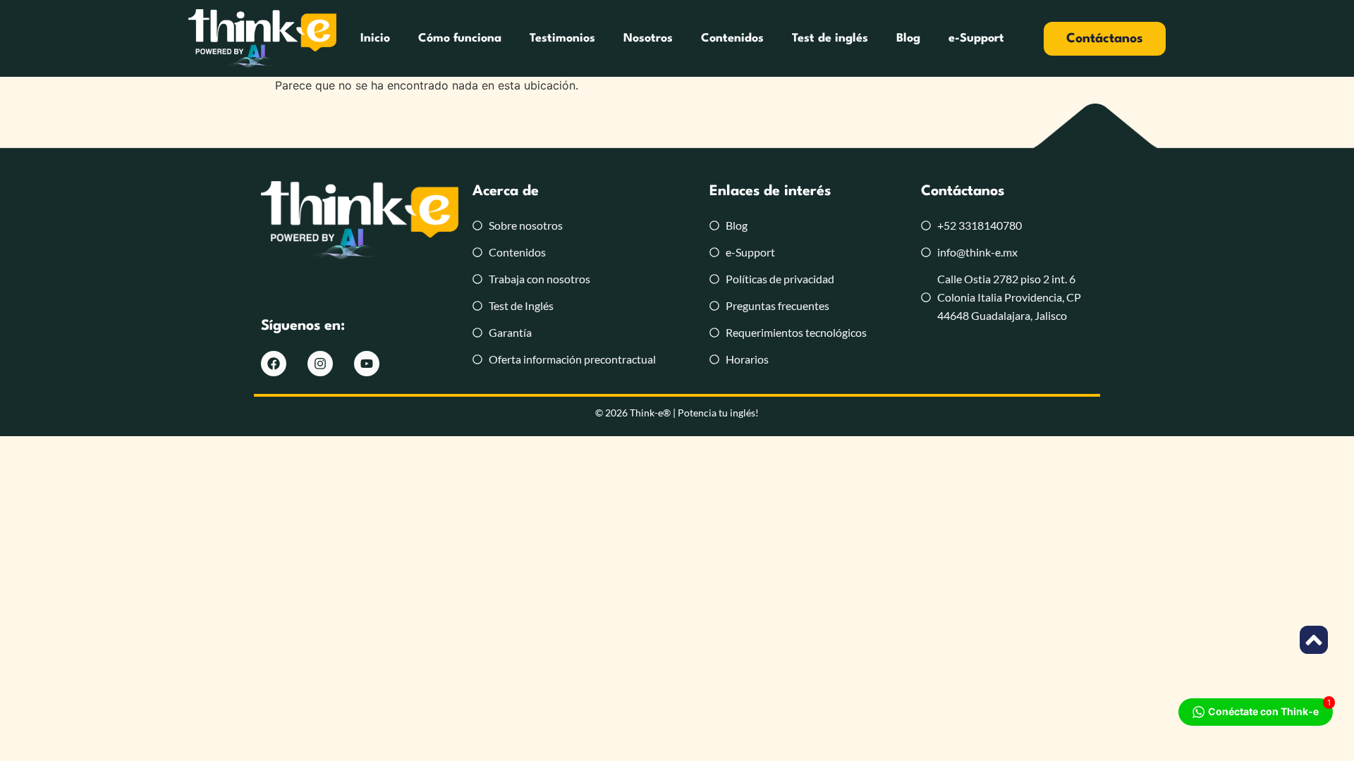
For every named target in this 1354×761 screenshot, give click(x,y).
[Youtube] (366, 363)
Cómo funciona (459, 38)
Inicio (375, 38)
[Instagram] (320, 363)
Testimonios (562, 38)
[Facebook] (273, 363)
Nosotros (648, 38)
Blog (908, 38)
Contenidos (732, 38)
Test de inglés (830, 38)
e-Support (976, 38)
